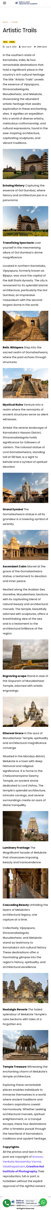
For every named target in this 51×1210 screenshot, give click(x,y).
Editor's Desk (26, 47)
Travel (12, 42)
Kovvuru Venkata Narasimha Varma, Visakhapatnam (23, 1161)
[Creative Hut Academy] (26, 3)
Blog (5, 42)
